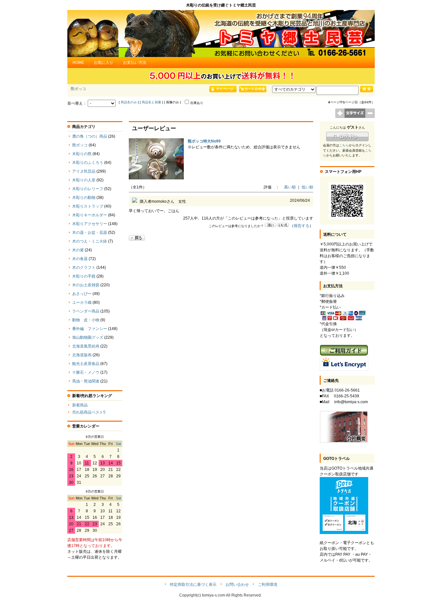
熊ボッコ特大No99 (204, 141)
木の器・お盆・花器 (89, 232)
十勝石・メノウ (85, 372)
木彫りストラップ (87, 206)
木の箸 (78, 250)
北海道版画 (82, 355)
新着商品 (80, 405)
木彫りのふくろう (87, 162)
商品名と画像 (151, 102)
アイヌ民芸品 (83, 171)
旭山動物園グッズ (87, 337)
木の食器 (80, 258)
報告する (301, 225)
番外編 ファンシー (89, 328)
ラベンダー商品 (85, 311)
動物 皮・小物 (85, 320)
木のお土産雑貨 (85, 285)
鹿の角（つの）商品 (89, 136)
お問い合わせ (237, 584)
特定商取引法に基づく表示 (193, 584)
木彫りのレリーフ (87, 189)
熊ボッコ (80, 145)
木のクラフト (83, 267)
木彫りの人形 (83, 180)
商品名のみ (129, 102)
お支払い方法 (134, 62)
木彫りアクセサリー (89, 224)
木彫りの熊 (82, 154)
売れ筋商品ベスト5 (88, 412)
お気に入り (103, 62)
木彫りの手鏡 (83, 276)
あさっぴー (82, 293)
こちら (344, 145)
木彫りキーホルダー (89, 215)
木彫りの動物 (83, 197)
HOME (78, 62)
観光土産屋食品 (85, 363)
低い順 (307, 187)
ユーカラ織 (82, 302)
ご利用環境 (267, 584)
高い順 (290, 187)
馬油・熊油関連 (85, 381)
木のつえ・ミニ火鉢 (89, 241)
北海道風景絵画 (85, 346)
